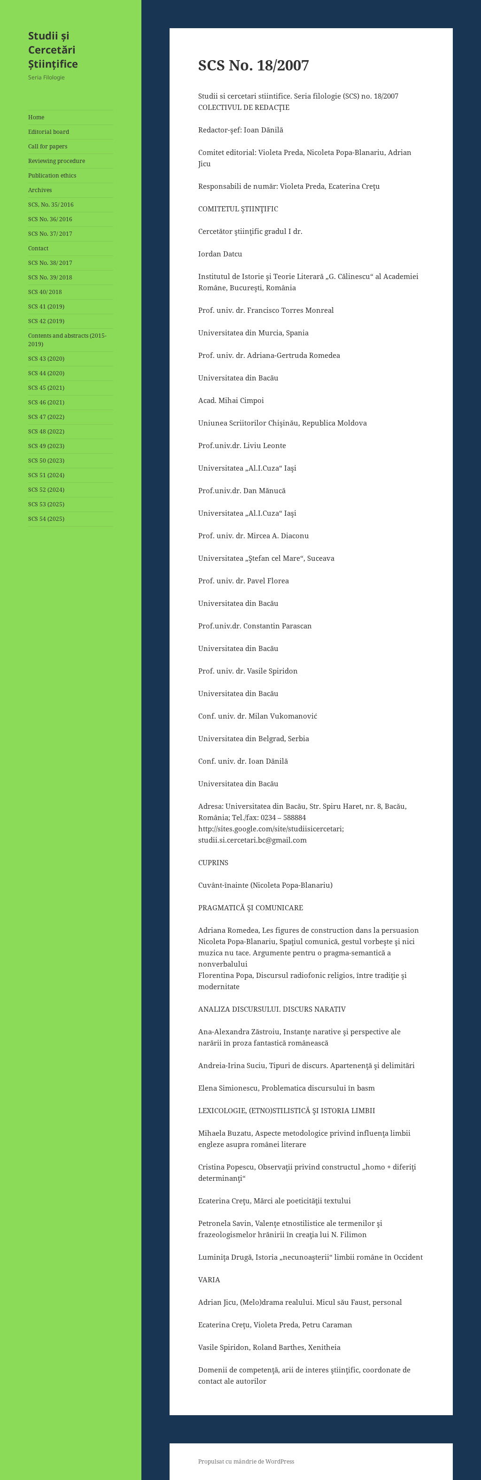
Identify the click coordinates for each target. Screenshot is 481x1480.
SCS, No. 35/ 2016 (51, 205)
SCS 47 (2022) (46, 417)
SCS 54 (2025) (46, 519)
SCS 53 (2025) (46, 504)
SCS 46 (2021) (46, 402)
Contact (38, 248)
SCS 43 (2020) (46, 359)
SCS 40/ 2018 (45, 292)
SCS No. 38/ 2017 (50, 263)
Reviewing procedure (56, 161)
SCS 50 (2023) (46, 461)
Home (36, 117)
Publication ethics (52, 175)
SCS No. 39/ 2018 (50, 277)
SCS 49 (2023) (46, 446)
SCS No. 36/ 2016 (50, 219)
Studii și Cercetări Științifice (53, 49)
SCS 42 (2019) (46, 321)
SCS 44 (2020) (46, 373)
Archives (40, 190)
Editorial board (48, 132)
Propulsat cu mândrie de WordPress (246, 1461)
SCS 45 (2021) (46, 388)
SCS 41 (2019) (46, 306)
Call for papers (47, 146)
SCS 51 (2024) (46, 475)
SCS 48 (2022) (46, 431)
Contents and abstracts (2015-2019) (67, 340)
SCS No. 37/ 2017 (50, 234)
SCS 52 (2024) (46, 490)
